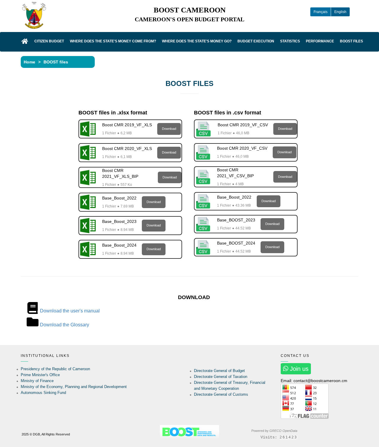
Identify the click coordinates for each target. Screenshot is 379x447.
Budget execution (255, 41)
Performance (320, 41)
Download (169, 128)
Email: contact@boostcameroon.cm (314, 380)
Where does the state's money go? (197, 41)
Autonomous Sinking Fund (43, 392)
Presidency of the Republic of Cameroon (55, 369)
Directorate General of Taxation (220, 376)
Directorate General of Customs (221, 394)
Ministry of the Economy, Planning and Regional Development (74, 386)
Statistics (290, 41)
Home (29, 62)
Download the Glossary (64, 324)
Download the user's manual (70, 310)
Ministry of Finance (37, 381)
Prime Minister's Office (40, 375)
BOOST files (351, 41)
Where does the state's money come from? (113, 41)
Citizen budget (49, 41)
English (340, 12)
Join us (298, 368)
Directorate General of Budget (219, 370)
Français (320, 12)
